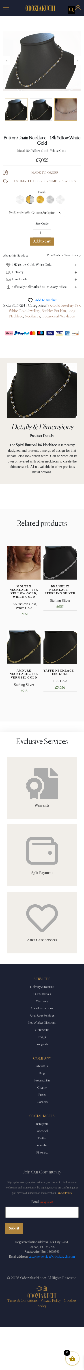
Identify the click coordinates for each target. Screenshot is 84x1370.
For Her (47, 308)
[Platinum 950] (60, 197)
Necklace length (19, 210)
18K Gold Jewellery (60, 303)
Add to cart (42, 239)
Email (41, 1199)
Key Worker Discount (42, 1020)
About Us (42, 1063)
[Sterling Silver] (50, 197)
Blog (42, 1070)
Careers (42, 1099)
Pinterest (42, 1150)
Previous (6, 59)
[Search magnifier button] (71, 10)
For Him (60, 308)
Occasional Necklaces (58, 314)
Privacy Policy (64, 1190)
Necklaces (32, 314)
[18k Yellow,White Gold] (30, 197)
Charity (42, 1085)
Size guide (42, 1041)
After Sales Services (42, 1013)
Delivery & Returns (42, 984)
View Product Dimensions (62, 253)
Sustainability (42, 1078)
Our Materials (42, 991)
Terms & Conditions (22, 1298)
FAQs (42, 1034)
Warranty (42, 998)
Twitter (42, 1135)
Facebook (42, 1128)
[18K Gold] (40, 197)
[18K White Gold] (20, 197)
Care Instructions (42, 1006)
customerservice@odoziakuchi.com (51, 1254)
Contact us (42, 1027)
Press (42, 1092)
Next (77, 59)
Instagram (42, 1121)
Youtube (42, 1143)
